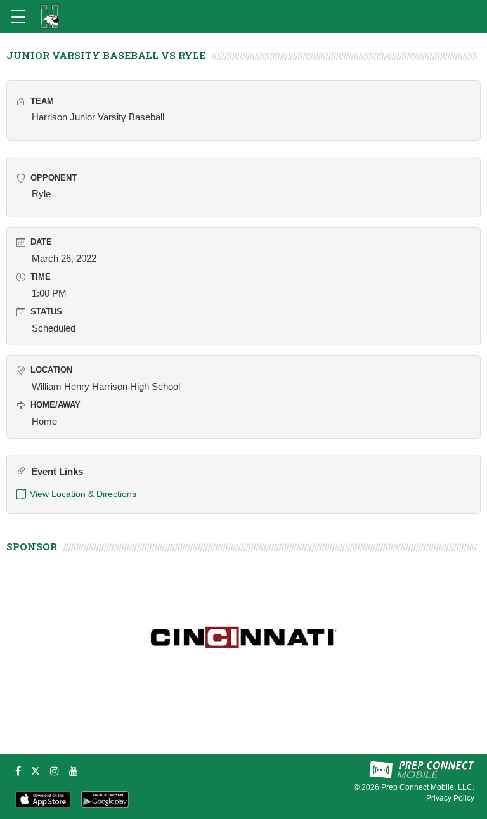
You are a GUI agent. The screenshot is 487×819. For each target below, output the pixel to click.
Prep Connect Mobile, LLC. (427, 787)
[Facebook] (18, 770)
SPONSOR (31, 546)
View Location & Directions (83, 494)
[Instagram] (55, 770)
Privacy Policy (450, 798)
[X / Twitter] (35, 771)
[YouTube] (74, 770)
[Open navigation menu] (18, 16)
